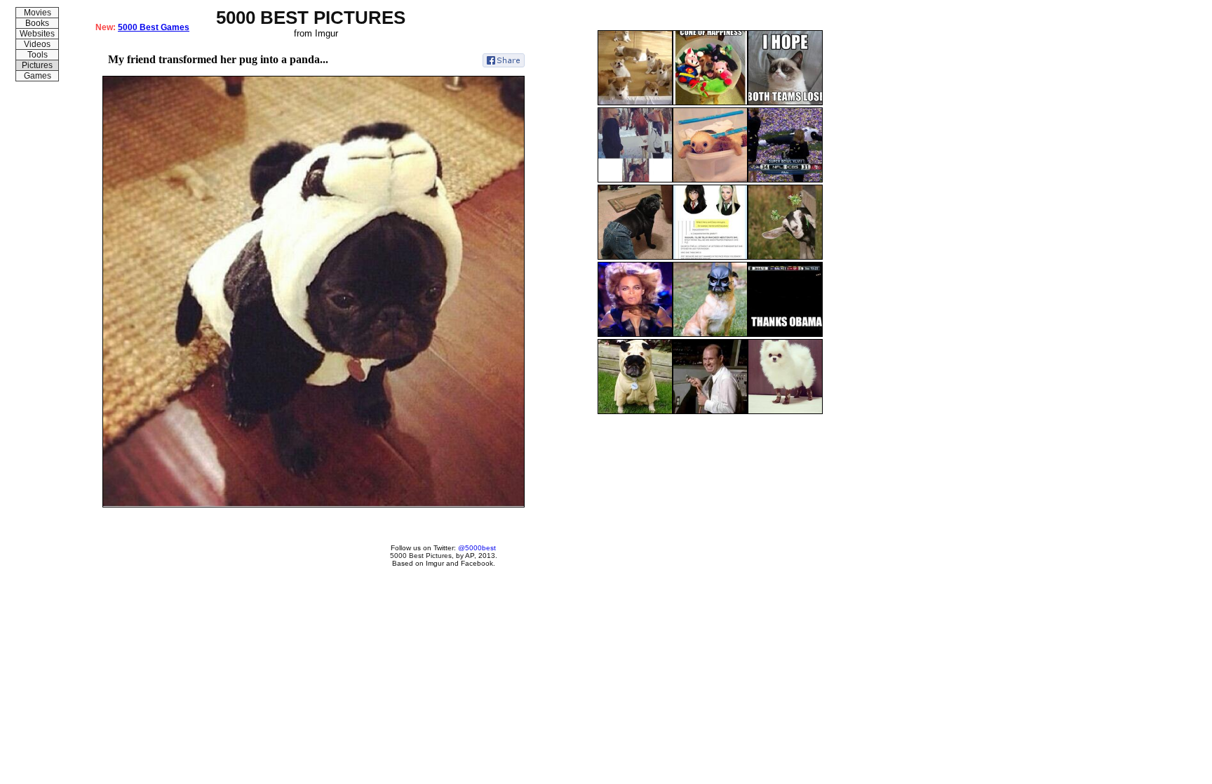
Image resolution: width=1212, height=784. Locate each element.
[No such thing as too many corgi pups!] (635, 102)
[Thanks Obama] (785, 334)
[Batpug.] (710, 334)
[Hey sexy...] (785, 257)
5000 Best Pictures (421, 555)
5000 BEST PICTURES (310, 17)
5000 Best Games (153, 27)
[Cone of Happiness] (710, 102)
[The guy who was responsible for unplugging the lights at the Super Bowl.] (710, 411)
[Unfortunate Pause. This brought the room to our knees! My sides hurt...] (635, 334)
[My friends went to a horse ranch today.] (635, 180)
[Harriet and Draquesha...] (710, 257)
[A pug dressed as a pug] (635, 411)
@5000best (477, 548)
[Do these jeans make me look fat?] (635, 257)
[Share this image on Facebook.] (504, 60)
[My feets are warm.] (785, 411)
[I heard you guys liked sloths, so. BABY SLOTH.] (710, 180)
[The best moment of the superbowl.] (785, 180)
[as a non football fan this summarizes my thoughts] (785, 102)
